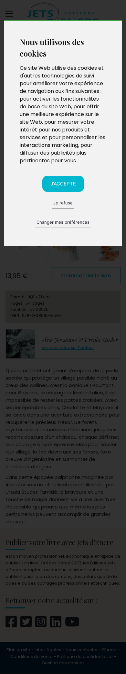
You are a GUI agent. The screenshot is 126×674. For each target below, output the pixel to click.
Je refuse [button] (63, 202)
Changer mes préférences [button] (63, 222)
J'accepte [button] (63, 184)
